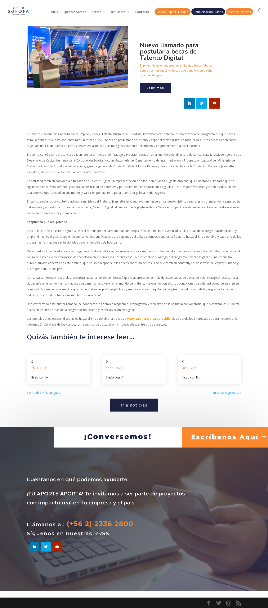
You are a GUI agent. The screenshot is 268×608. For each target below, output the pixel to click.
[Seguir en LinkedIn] (189, 103)
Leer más (155, 88)
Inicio (54, 12)
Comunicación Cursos (208, 12)
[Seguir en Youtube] (214, 103)
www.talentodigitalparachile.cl (150, 319)
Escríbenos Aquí (225, 437)
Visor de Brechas (239, 12)
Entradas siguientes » (227, 393)
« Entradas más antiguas (43, 393)
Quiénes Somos (75, 12)
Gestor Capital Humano (172, 12)
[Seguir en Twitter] (201, 103)
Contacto (142, 12)
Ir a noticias (134, 405)
